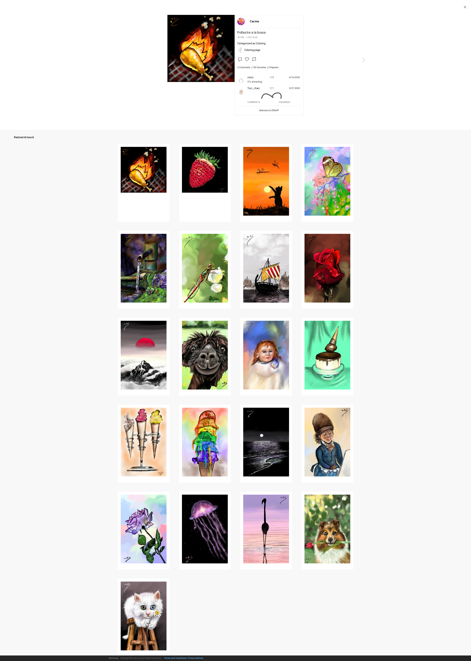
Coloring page (252, 50)
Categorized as (251, 43)
